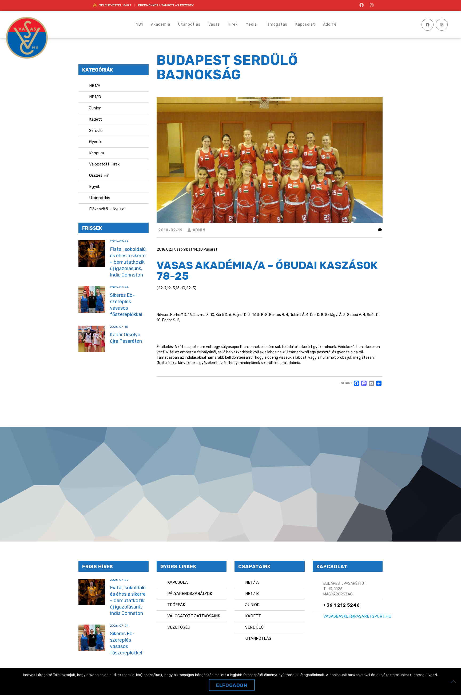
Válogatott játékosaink (193, 616)
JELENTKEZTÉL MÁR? (115, 5)
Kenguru (96, 153)
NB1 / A (252, 582)
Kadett (95, 119)
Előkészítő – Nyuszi (107, 209)
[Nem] (454, 681)
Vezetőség (178, 627)
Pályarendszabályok (189, 593)
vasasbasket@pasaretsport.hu (357, 616)
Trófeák (176, 604)
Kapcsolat (178, 582)
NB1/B (95, 96)
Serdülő (96, 130)
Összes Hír (99, 175)
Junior (95, 108)
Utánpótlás (99, 197)
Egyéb (95, 186)
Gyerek (95, 141)
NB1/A (94, 85)
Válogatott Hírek (104, 164)
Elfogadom (231, 685)
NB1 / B (252, 593)
